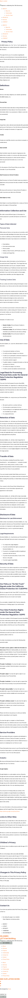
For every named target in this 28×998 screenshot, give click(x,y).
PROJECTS (5, 17)
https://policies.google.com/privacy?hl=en (10, 811)
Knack (9, 989)
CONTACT (5, 22)
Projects (5, 950)
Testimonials (9, 13)
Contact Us (5, 955)
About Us (8, 11)
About (4, 946)
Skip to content (3, 1)
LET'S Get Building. (8, 938)
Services (5, 19)
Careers (5, 957)
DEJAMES (4, 936)
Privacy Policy (6, 959)
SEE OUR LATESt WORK (10, 979)
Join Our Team (9, 15)
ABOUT (4, 8)
